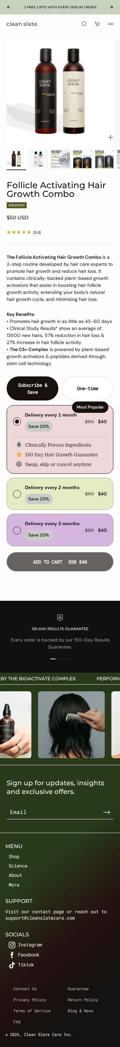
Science (18, 865)
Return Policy (83, 999)
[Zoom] (110, 137)
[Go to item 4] (82, 159)
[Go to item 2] (38, 159)
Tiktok (26, 965)
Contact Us (25, 988)
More (14, 885)
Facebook (28, 955)
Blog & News (80, 1010)
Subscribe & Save (32, 388)
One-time (87, 388)
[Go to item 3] (60, 159)
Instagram (30, 945)
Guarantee (78, 988)
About (15, 875)
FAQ (16, 1021)
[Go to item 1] (16, 159)
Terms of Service (32, 1010)
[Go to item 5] (104, 159)
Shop (14, 856)
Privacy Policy (29, 999)
